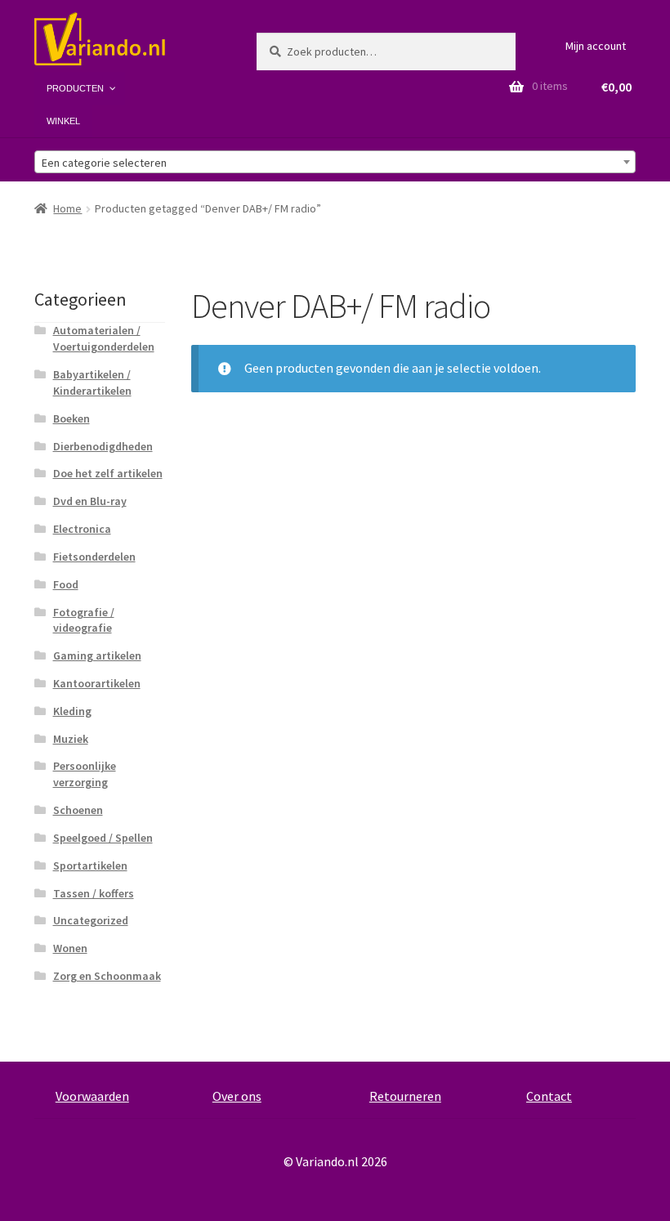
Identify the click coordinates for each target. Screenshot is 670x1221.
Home (67, 208)
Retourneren (405, 1096)
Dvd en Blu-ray (90, 501)
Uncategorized (90, 920)
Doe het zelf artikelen (108, 473)
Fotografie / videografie (83, 620)
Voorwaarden (92, 1096)
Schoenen (78, 810)
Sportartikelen (90, 865)
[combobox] (335, 161)
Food (65, 584)
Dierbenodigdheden (103, 446)
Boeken (71, 418)
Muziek (70, 738)
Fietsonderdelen (94, 556)
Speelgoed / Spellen (103, 837)
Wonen (70, 948)
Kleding (72, 711)
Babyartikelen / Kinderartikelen (92, 382)
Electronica (82, 528)
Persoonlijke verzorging (84, 773)
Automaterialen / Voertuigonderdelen (103, 338)
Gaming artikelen (97, 655)
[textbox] (335, 162)
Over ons (236, 1096)
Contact (549, 1096)
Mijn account (595, 45)
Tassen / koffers (93, 893)
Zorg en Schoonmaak (107, 975)
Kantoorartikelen (97, 683)
